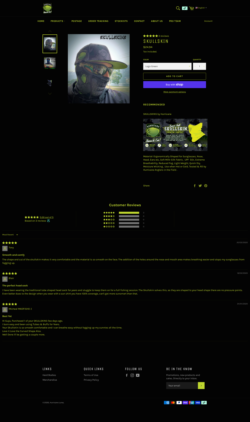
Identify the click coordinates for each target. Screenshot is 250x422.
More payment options (174, 92)
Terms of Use (91, 375)
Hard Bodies (49, 375)
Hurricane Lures (57, 402)
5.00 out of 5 (47, 217)
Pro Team (175, 21)
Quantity (197, 60)
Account (208, 21)
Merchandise (50, 379)
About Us (157, 21)
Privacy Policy (91, 379)
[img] (9, 242)
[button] (150, 35)
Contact (139, 21)
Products (57, 21)
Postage (76, 21)
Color (146, 60)
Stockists (121, 21)
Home (40, 21)
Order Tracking (98, 21)
